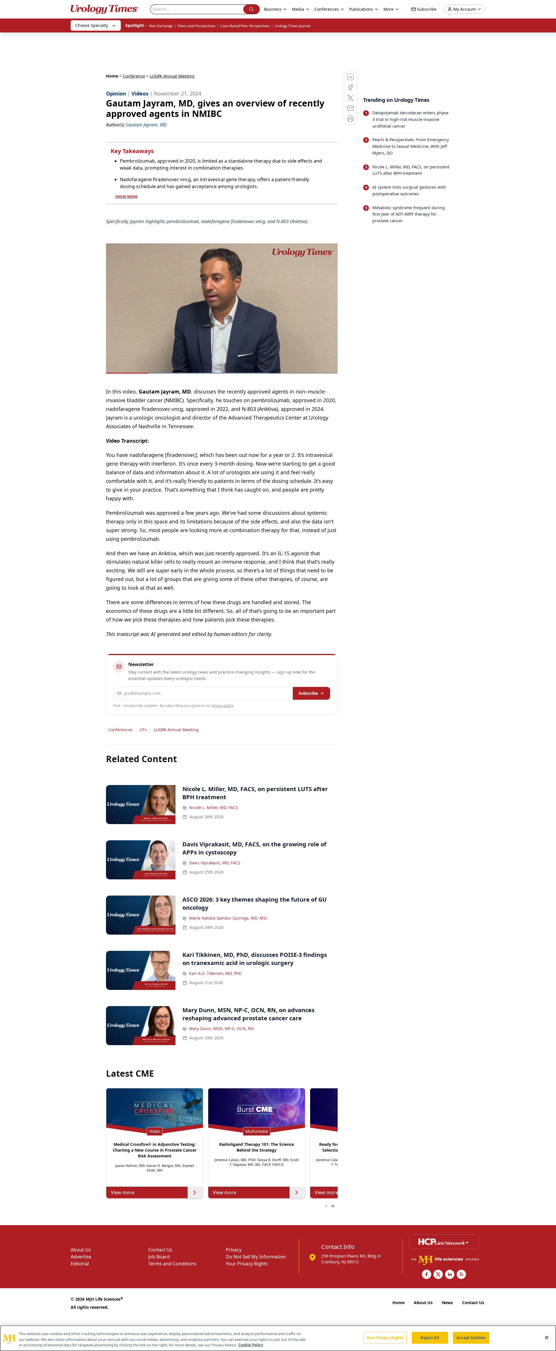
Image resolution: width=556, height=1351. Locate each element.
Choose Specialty (91, 25)
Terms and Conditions (172, 1263)
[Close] (546, 1337)
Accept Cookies (470, 1337)
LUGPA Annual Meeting (176, 729)
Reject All (429, 1337)
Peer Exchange (161, 25)
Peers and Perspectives (196, 25)
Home (112, 76)
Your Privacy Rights (247, 1263)
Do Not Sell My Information (256, 1256)
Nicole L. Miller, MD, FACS (213, 807)
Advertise (81, 1256)
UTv (143, 729)
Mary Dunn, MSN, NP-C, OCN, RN (221, 1028)
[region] (278, 1338)
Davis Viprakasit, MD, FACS (214, 862)
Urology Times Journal (292, 25)
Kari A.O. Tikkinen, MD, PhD (215, 973)
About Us (81, 1250)
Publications (361, 9)
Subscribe (308, 693)
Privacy (234, 1250)
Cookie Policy (250, 1345)
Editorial (80, 1263)
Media (298, 9)
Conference (134, 76)
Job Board (159, 1256)
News (447, 1302)
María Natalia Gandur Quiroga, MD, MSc (228, 918)
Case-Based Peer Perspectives (245, 25)
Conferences (326, 9)
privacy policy (222, 705)
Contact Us (160, 1250)
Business (272, 9)
